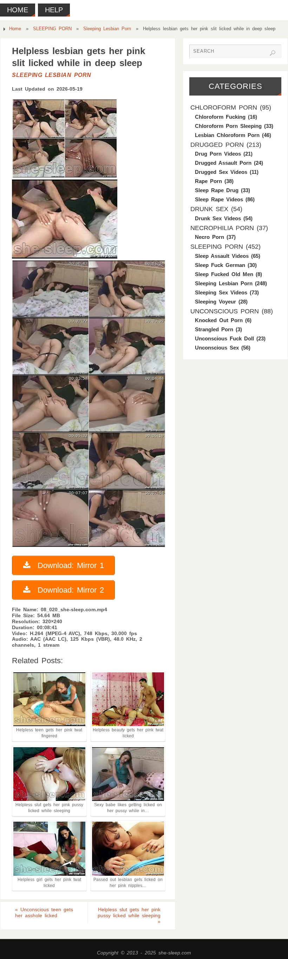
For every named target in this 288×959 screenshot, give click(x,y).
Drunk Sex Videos (218, 218)
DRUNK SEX (209, 209)
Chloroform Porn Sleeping (228, 126)
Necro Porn (209, 237)
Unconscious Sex (217, 348)
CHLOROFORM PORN (223, 107)
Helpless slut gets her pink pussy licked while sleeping (129, 915)
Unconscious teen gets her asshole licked (44, 912)
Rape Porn (208, 181)
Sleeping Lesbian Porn (107, 28)
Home (15, 28)
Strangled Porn (214, 329)
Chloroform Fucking (220, 117)
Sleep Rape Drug (216, 190)
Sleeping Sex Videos (221, 292)
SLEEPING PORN (52, 28)
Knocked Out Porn (219, 320)
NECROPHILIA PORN (222, 227)
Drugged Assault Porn (223, 163)
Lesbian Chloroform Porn (227, 135)
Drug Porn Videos (218, 154)
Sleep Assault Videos (222, 256)
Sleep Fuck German (220, 265)
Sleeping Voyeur (215, 302)
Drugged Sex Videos (221, 172)
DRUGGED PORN (217, 144)
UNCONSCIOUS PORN (224, 311)
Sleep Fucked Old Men (224, 274)
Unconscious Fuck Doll (224, 338)
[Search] (272, 53)
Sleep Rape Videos (219, 199)
